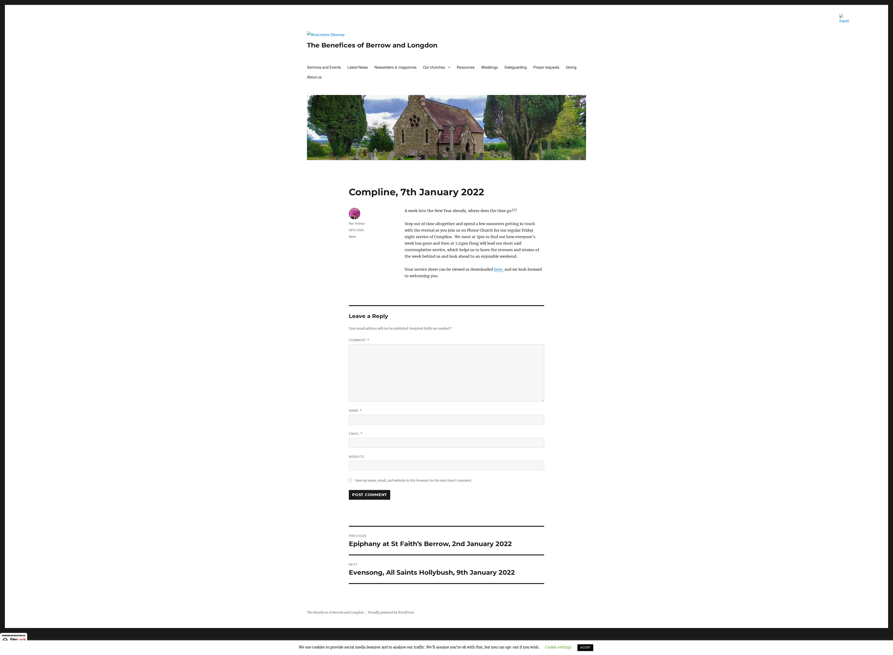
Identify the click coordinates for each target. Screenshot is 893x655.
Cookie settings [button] (558, 647)
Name (355, 410)
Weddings (489, 67)
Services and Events (324, 67)
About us (314, 77)
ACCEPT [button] (585, 647)
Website (356, 456)
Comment (359, 340)
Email (356, 433)
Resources (466, 67)
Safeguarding (515, 67)
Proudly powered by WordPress (391, 612)
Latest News (357, 67)
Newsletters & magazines (395, 67)
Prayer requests (546, 67)
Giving (571, 67)
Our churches (434, 67)
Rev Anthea (357, 223)
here (498, 269)
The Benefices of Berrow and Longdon (372, 45)
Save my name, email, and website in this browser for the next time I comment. (413, 481)
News (352, 236)
